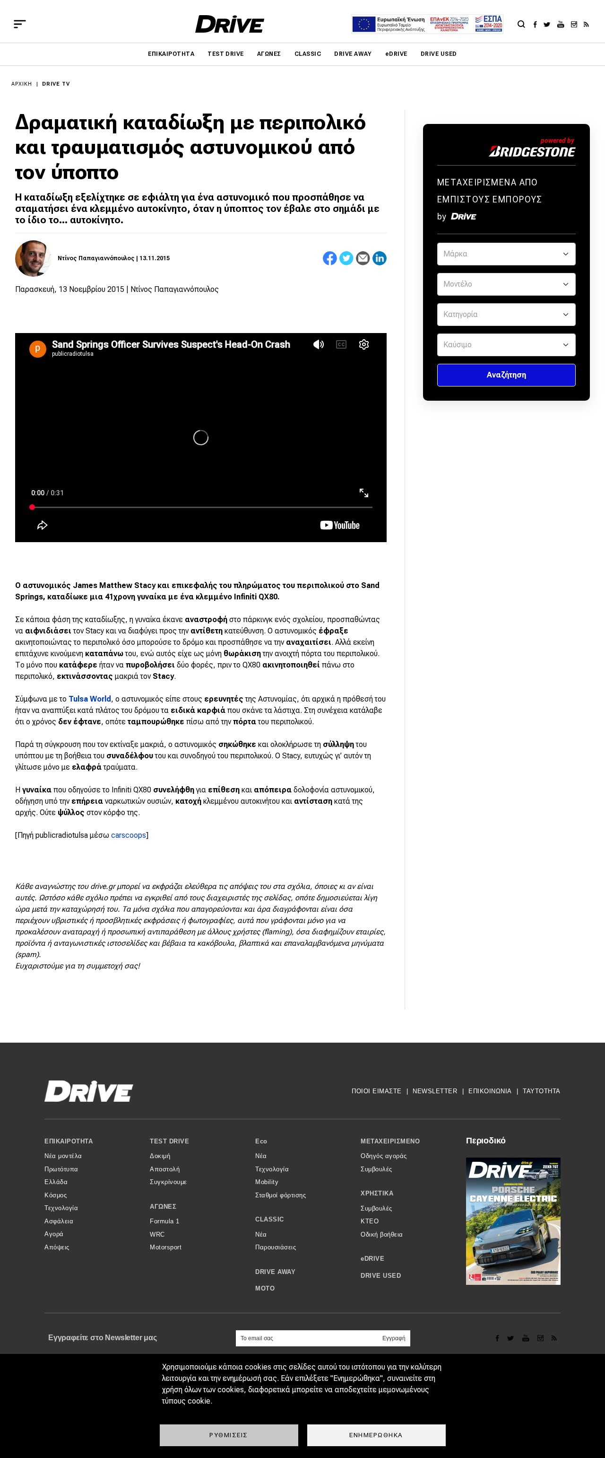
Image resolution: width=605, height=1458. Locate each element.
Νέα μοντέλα (63, 1155)
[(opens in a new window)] (538, 24)
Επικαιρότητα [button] (68, 1141)
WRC (157, 1234)
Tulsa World (90, 698)
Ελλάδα (56, 1182)
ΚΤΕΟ (370, 1221)
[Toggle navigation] (19, 24)
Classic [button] (269, 1219)
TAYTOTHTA (542, 1091)
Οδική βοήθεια (382, 1234)
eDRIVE (396, 54)
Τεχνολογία (61, 1208)
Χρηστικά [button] (377, 1193)
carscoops (128, 835)
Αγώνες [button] (163, 1206)
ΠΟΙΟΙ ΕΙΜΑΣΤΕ (377, 1091)
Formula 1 (165, 1221)
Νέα (261, 1155)
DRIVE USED (439, 54)
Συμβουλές (376, 1169)
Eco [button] (261, 1141)
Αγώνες (269, 54)
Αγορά (54, 1234)
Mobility (266, 1182)
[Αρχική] (230, 24)
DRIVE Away (353, 54)
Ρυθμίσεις (228, 1435)
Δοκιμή (160, 1155)
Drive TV (56, 84)
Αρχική (22, 84)
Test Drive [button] (169, 1141)
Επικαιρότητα (171, 54)
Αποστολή (165, 1169)
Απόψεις (56, 1247)
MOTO (265, 1288)
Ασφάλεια (58, 1221)
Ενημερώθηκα (376, 1435)
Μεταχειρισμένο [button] (390, 1141)
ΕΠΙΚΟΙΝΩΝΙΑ (490, 1091)
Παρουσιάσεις (275, 1247)
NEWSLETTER (435, 1091)
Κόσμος (55, 1195)
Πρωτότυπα (61, 1169)
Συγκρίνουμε (168, 1182)
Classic (307, 54)
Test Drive (225, 54)
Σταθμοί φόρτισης (280, 1195)
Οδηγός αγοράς (384, 1155)
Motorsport (166, 1247)
